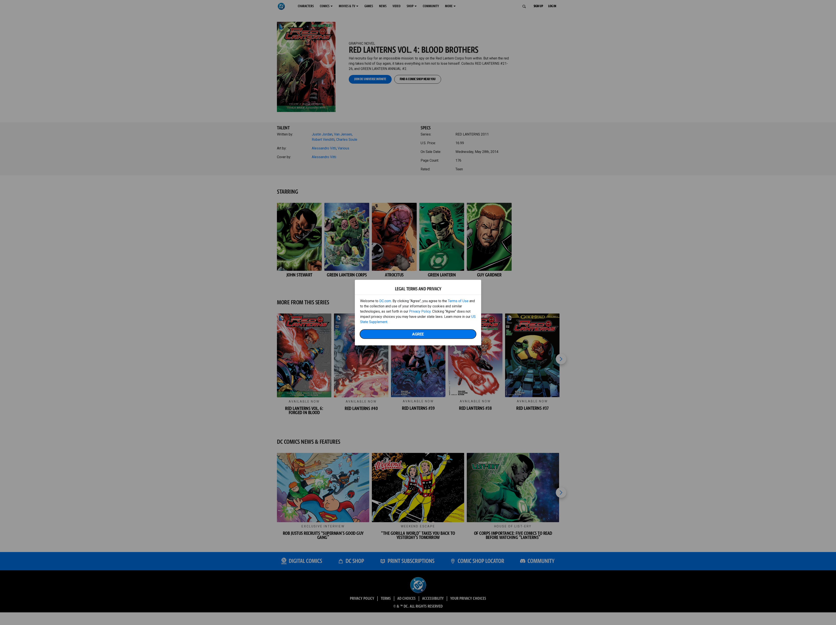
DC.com (385, 301)
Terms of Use (458, 301)
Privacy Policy (420, 311)
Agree (418, 334)
